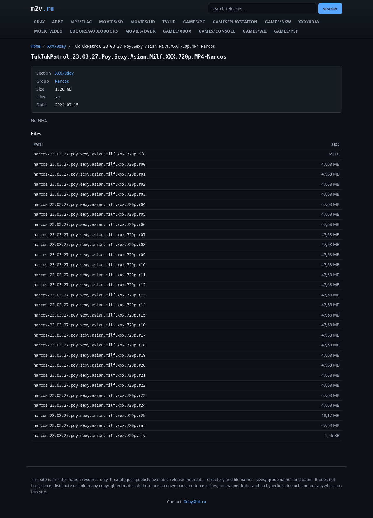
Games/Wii (255, 31)
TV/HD (169, 21)
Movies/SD (111, 21)
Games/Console (217, 31)
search (330, 8)
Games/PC (194, 21)
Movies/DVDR (140, 31)
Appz (57, 21)
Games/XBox (177, 31)
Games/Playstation (235, 21)
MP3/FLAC (81, 21)
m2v (42, 8)
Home (35, 46)
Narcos (62, 81)
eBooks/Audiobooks (94, 31)
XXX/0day (308, 21)
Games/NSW (278, 21)
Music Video (48, 31)
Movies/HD (142, 21)
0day (39, 21)
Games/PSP (286, 31)
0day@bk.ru (195, 501)
